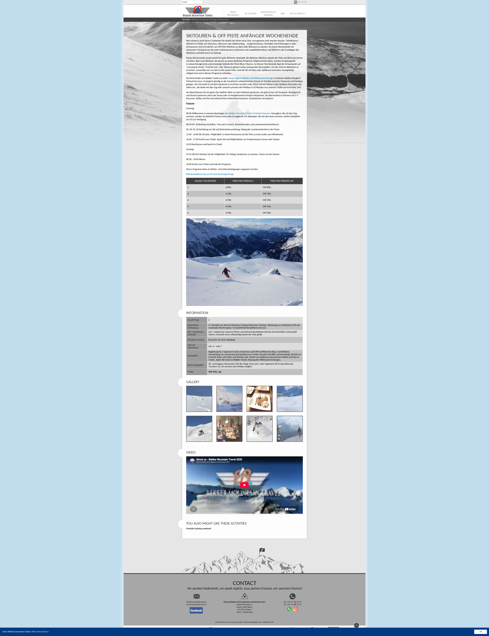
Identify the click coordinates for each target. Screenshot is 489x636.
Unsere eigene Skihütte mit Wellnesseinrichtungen (251, 78)
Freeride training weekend (198, 529)
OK (480, 632)
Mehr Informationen (40, 632)
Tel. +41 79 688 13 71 (292, 605)
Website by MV (268, 622)
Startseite (186, 20)
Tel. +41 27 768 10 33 (292, 602)
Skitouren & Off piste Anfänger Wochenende (242, 36)
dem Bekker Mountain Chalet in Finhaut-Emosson (247, 113)
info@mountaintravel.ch (196, 602)
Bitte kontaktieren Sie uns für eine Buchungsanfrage (210, 174)
